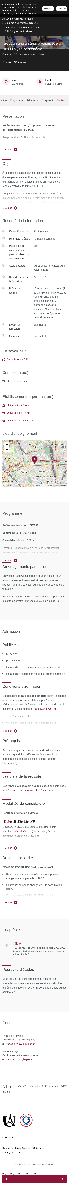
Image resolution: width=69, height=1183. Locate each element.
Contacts (61, 100)
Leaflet (37, 485)
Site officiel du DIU (17, 359)
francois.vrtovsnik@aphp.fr (21, 1044)
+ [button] (7, 445)
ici (57, 601)
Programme (16, 100)
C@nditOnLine (48, 709)
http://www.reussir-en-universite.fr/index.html (28, 790)
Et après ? (47, 100)
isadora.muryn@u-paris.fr (20, 1059)
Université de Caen (18, 405)
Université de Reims (18, 412)
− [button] (7, 450)
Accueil (6, 18)
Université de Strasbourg (21, 420)
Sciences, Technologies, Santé (22, 27)
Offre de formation (24, 18)
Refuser (62, 8)
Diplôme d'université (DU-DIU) (21, 23)
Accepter (47, 8)
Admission (32, 100)
